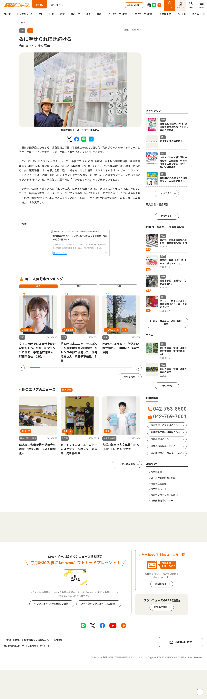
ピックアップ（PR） (117, 14)
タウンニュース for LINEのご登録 (51, 603)
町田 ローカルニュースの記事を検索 (166, 323)
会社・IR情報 (13, 639)
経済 (99, 14)
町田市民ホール (158, 489)
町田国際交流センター (162, 500)
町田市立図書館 (158, 483)
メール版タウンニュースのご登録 (98, 603)
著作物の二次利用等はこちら (165, 432)
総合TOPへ (56, 5)
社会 (51, 14)
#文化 (24, 224)
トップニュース (25, 14)
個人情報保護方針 (12, 646)
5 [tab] (76, 367)
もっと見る (129, 376)
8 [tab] (107, 367)
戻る (23, 22)
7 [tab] (96, 367)
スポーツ (75, 14)
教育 (62, 14)
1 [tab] (35, 367)
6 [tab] (86, 367)
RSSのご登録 (161, 607)
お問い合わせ (183, 642)
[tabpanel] (80, 92)
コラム (195, 14)
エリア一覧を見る (126, 464)
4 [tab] (66, 367)
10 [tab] (127, 367)
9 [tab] (117, 367)
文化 (41, 14)
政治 (88, 14)
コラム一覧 (166, 385)
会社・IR (180, 8)
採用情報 (57, 639)
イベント (181, 14)
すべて (7, 14)
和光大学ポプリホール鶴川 (164, 495)
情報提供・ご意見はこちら (164, 425)
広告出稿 (134, 5)
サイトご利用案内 (30, 646)
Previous (22, 368)
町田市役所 (156, 472)
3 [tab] (56, 367)
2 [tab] (45, 367)
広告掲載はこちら (160, 439)
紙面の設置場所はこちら (163, 446)
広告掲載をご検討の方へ (36, 639)
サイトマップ (46, 646)
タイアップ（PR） (144, 14)
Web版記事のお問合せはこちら (166, 453)
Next (139, 368)
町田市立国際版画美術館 (163, 478)
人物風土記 (165, 14)
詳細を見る (161, 584)
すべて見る (166, 193)
